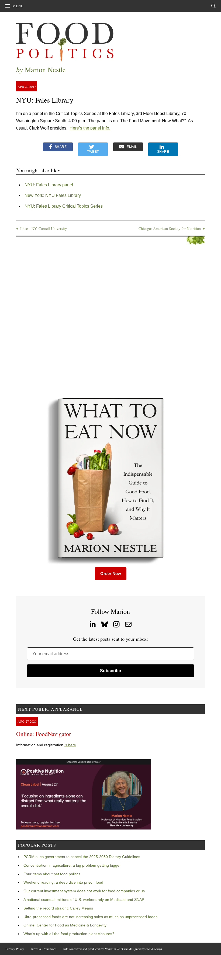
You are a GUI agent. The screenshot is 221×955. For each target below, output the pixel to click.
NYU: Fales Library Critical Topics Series (64, 206)
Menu (18, 6)
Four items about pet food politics (51, 874)
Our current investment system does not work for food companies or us (84, 891)
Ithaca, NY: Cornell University (43, 228)
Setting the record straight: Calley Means (58, 908)
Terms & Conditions (44, 949)
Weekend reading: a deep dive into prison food (63, 882)
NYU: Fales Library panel (49, 185)
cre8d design (154, 949)
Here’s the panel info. (90, 128)
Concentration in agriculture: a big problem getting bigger (72, 865)
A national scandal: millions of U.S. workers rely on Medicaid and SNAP (83, 899)
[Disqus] (110, 320)
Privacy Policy (14, 949)
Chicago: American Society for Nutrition (170, 228)
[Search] (213, 6)
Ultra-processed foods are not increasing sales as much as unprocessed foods (90, 917)
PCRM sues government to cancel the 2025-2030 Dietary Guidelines (81, 857)
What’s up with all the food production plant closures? (68, 934)
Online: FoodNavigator (43, 734)
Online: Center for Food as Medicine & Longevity (64, 925)
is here (70, 745)
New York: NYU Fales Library (53, 195)
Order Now (110, 573)
